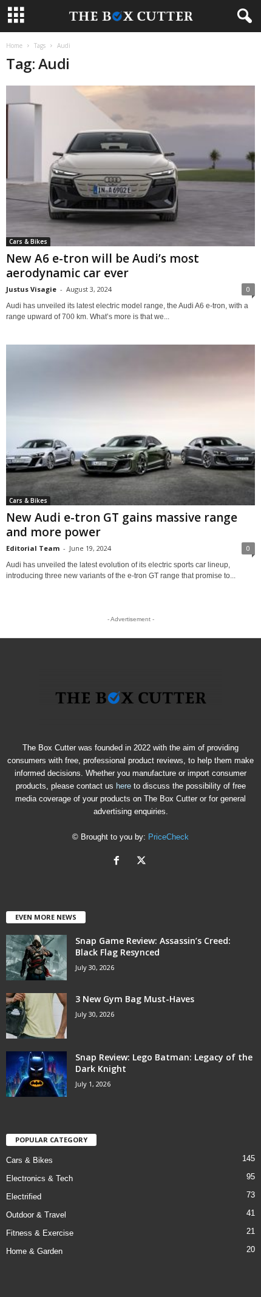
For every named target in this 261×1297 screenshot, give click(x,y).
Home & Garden (34, 1251)
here (123, 785)
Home (14, 45)
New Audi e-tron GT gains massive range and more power (121, 525)
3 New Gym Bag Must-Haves (134, 999)
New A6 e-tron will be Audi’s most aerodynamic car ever (102, 266)
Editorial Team (32, 548)
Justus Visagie (31, 289)
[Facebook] (119, 861)
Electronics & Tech (39, 1178)
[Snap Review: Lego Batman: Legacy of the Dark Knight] (36, 1074)
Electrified (23, 1196)
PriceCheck (168, 836)
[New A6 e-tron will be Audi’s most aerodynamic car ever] (130, 166)
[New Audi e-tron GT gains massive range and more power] (130, 425)
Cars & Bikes (28, 241)
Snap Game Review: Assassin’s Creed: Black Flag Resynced (153, 946)
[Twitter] (143, 861)
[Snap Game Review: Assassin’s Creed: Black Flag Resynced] (36, 957)
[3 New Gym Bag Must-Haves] (36, 1016)
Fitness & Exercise (39, 1233)
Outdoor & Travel (36, 1214)
